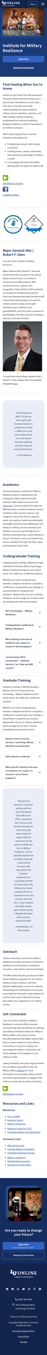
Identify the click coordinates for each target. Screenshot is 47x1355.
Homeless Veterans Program (21, 1152)
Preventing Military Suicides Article (23, 1132)
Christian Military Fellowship (20, 1149)
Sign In (33, 4)
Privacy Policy (23, 1336)
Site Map (23, 1342)
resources (7, 505)
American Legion (15, 1120)
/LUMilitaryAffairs (11, 195)
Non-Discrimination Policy (23, 1331)
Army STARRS (13, 1116)
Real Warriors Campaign (18, 1161)
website (20, 1070)
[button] (23, 59)
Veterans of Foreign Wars (19, 1164)
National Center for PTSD (19, 1128)
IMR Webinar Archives (13, 183)
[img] (13, 224)
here (15, 383)
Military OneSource (16, 1123)
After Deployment (15, 1145)
